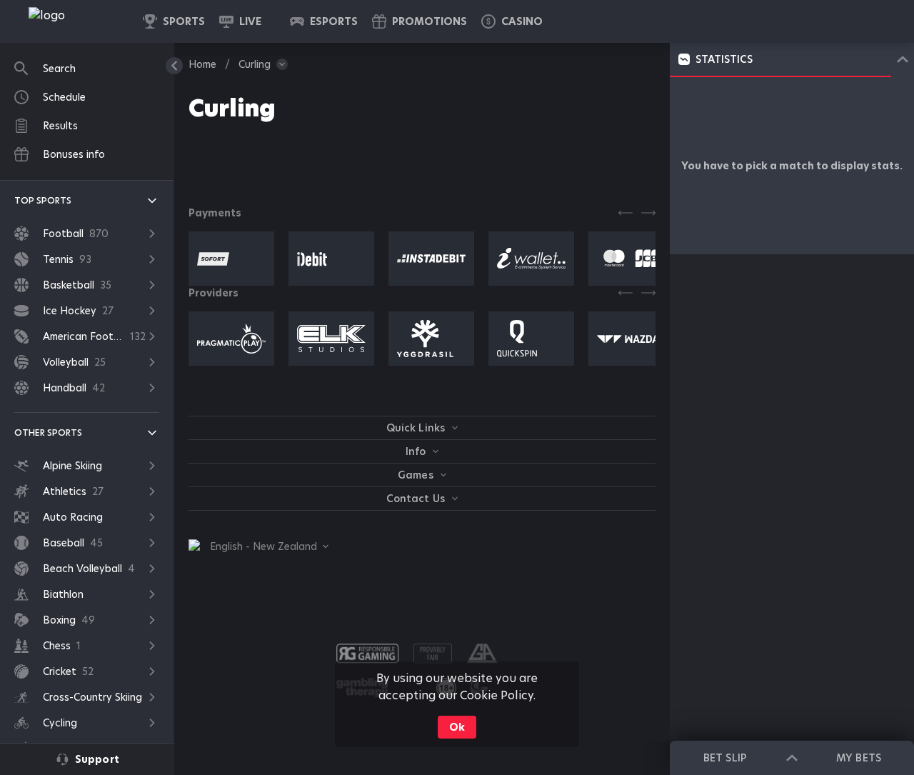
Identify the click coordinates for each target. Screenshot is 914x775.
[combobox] (258, 546)
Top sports (42, 200)
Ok (457, 727)
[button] (512, 21)
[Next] (648, 213)
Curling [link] (254, 64)
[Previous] (625, 213)
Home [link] (202, 64)
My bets (858, 758)
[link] (79, 21)
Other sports (48, 432)
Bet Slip (724, 758)
